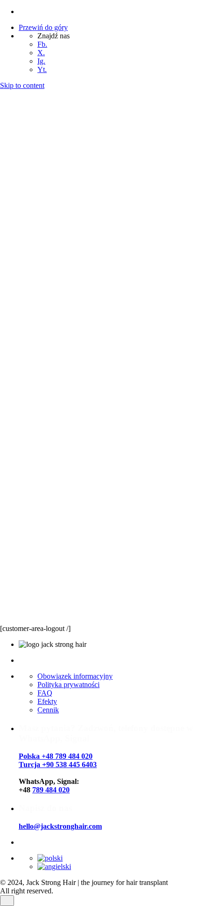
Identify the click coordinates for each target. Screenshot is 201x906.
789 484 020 (51, 790)
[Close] (7, 145)
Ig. (41, 61)
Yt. (42, 69)
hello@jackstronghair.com (60, 826)
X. (41, 53)
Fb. (42, 44)
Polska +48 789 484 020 (56, 756)
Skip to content (22, 85)
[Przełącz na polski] (50, 858)
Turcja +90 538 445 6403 (58, 764)
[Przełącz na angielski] (54, 866)
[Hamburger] (3, 622)
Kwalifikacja (38, 604)
